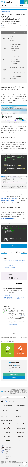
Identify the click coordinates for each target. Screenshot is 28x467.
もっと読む (5, 300)
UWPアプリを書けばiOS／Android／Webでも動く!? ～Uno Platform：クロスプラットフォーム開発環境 (14, 261)
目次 (14, 32)
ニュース (3, 410)
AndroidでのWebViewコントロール (18, 72)
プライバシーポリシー (9, 456)
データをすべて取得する (16, 61)
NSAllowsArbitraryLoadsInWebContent (11, 194)
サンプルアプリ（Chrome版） (10, 267)
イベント (3, 416)
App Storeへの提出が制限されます (9, 198)
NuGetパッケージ (14, 46)
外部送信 (7, 458)
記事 (17, 410)
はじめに (11, 36)
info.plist (20, 154)
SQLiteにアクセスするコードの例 (16, 56)
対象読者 (11, 38)
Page (4, 38)
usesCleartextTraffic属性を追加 (8, 218)
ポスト (19, 283)
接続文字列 (13, 52)
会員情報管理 (7, 449)
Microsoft (3, 27)
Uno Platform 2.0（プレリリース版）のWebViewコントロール (17, 68)
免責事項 (7, 451)
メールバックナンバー (14, 371)
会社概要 (7, 453)
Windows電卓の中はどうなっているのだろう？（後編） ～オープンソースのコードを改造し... (14, 298)
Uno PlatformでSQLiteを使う (15, 44)
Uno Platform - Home (8, 263)
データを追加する (14, 59)
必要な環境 (12, 40)
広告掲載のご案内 (21, 405)
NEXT (24, 252)
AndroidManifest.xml (19, 223)
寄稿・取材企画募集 (7, 405)
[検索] (2, 5)
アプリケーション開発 (12, 5)
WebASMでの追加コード (16, 48)
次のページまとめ (14, 246)
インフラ (21, 5)
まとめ (11, 80)
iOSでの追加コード (14, 50)
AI (5, 5)
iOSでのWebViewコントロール (17, 71)
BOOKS (18, 416)
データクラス (13, 58)
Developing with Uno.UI (8, 265)
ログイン (14, 377)
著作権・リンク (8, 447)
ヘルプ (6, 445)
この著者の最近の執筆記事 (13, 324)
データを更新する (14, 63)
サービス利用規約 (8, 454)
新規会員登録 (14, 374)
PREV (4, 252)
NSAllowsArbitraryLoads (7, 200)
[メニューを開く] (2, 2)
